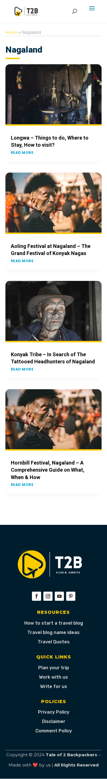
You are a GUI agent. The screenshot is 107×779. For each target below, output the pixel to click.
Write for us (53, 686)
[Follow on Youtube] (59, 596)
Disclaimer (53, 721)
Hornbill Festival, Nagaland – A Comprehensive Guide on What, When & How (47, 470)
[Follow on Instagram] (48, 596)
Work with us (53, 677)
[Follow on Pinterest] (70, 596)
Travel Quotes (54, 642)
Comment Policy (53, 731)
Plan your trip (53, 667)
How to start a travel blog (53, 623)
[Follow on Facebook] (36, 596)
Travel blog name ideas (53, 632)
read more (22, 152)
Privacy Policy (53, 712)
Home (11, 32)
